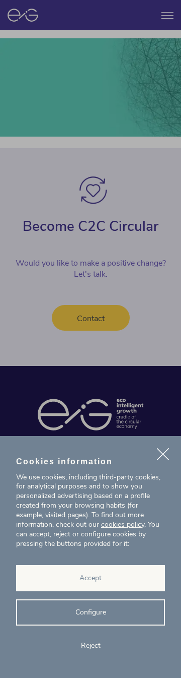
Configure (90, 612)
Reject (91, 645)
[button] (163, 455)
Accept (90, 578)
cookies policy (122, 524)
